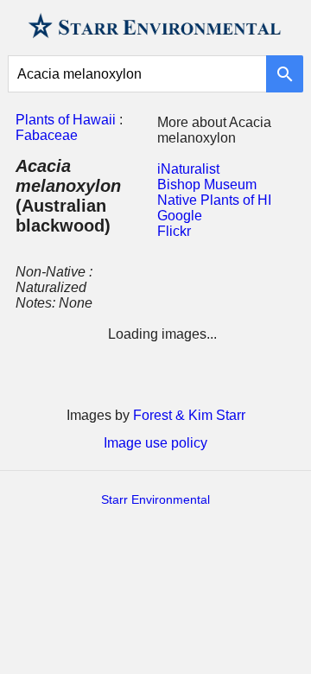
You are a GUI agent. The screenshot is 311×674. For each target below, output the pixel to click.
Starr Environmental (155, 499)
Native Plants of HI (214, 200)
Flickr (174, 231)
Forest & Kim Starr (189, 415)
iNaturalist (188, 169)
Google (179, 215)
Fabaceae (47, 135)
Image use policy (155, 443)
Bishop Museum (207, 184)
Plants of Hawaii (66, 119)
